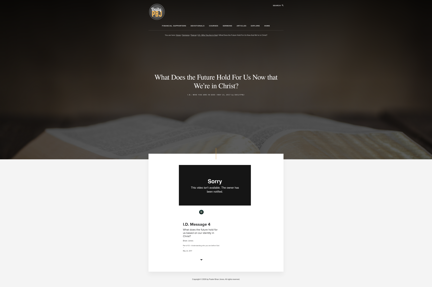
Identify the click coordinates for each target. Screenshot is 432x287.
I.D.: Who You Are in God (201, 95)
